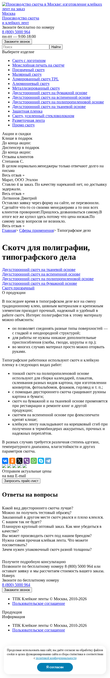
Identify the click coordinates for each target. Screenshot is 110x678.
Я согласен (55, 667)
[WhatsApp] (34, 461)
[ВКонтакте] (5, 461)
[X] (19, 461)
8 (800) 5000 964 (16, 32)
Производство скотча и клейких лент (20, 20)
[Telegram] (48, 461)
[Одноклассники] (12, 461)
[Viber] (27, 461)
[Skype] (41, 461)
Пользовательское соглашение (38, 603)
